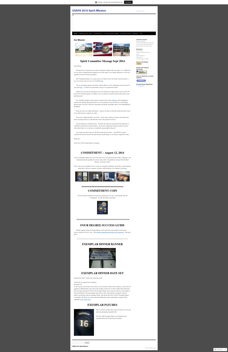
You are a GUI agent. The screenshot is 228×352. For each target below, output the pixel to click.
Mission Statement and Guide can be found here (110, 232)
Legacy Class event (85, 299)
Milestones (135, 33)
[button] (102, 207)
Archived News (141, 86)
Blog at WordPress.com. (151, 348)
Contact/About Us (98, 33)
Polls (141, 33)
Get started (128, 2)
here (102, 81)
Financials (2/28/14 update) (112, 33)
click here (114, 100)
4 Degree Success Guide (85, 33)
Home (75, 33)
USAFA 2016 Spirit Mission (89, 10)
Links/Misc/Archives (125, 33)
